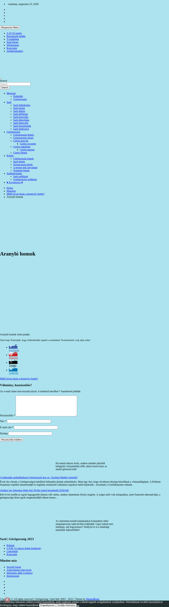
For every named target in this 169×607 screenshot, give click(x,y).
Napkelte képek (21, 170)
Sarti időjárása (20, 114)
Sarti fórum (12, 42)
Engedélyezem (47, 605)
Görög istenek (27, 149)
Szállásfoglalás (14, 173)
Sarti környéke (20, 117)
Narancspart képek (23, 164)
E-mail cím (6, 427)
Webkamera (13, 45)
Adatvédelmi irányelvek (19, 570)
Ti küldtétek (13, 39)
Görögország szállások (25, 179)
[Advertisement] (84, 224)
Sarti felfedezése (21, 105)
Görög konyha (20, 140)
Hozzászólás (7, 415)
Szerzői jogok (14, 567)
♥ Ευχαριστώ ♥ (15, 182)
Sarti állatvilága (21, 120)
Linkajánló (12, 551)
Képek (10, 155)
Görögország (20, 99)
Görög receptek (28, 143)
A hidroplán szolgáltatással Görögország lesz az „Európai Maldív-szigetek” (39, 477)
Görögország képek (23, 158)
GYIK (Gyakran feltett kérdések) (24, 548)
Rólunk (10, 545)
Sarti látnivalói (20, 123)
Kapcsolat (12, 48)
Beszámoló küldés (16, 36)
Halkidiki (18, 96)
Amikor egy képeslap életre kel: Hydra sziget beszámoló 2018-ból (34, 490)
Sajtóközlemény (15, 51)
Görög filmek (20, 152)
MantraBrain (92, 599)
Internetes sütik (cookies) (20, 573)
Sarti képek (19, 108)
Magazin (11, 93)
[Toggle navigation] (1, 78)
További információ (66, 605)
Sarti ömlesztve (21, 129)
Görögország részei (23, 137)
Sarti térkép (19, 111)
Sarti (9, 102)
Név (3, 421)
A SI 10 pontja (14, 33)
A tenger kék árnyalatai (25, 167)
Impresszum (13, 576)
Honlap (4, 433)
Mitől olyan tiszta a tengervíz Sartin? (19, 378)
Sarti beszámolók (22, 126)
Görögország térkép (23, 134)
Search (3, 80)
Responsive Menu (9, 27)
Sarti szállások (20, 176)
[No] (78, 606)
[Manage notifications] (7, 599)
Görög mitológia (21, 146)
